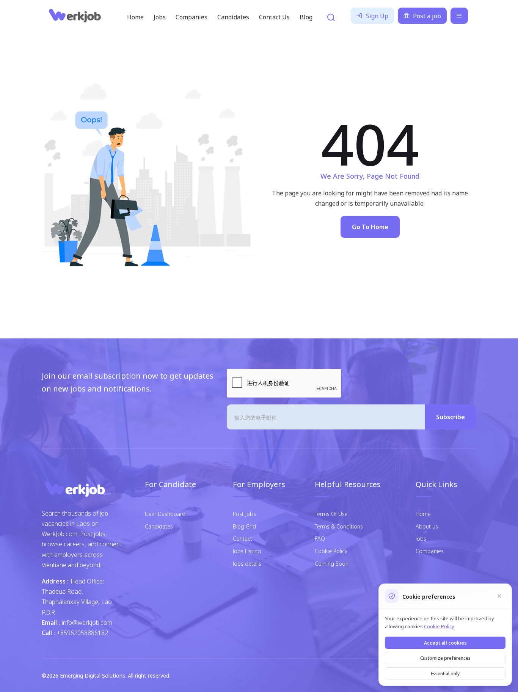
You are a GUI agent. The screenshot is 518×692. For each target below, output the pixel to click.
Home (135, 17)
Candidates (233, 17)
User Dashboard (165, 513)
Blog (306, 17)
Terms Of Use (331, 513)
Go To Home (370, 226)
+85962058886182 (82, 632)
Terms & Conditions (339, 526)
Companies (191, 17)
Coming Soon (331, 563)
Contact (242, 538)
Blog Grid (244, 526)
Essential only (445, 673)
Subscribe (450, 416)
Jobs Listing (247, 550)
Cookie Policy (331, 550)
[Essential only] (499, 596)
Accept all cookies (445, 642)
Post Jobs (244, 513)
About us (427, 526)
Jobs (160, 17)
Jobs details (247, 563)
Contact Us (274, 17)
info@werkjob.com (87, 622)
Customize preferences (445, 657)
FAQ (320, 538)
